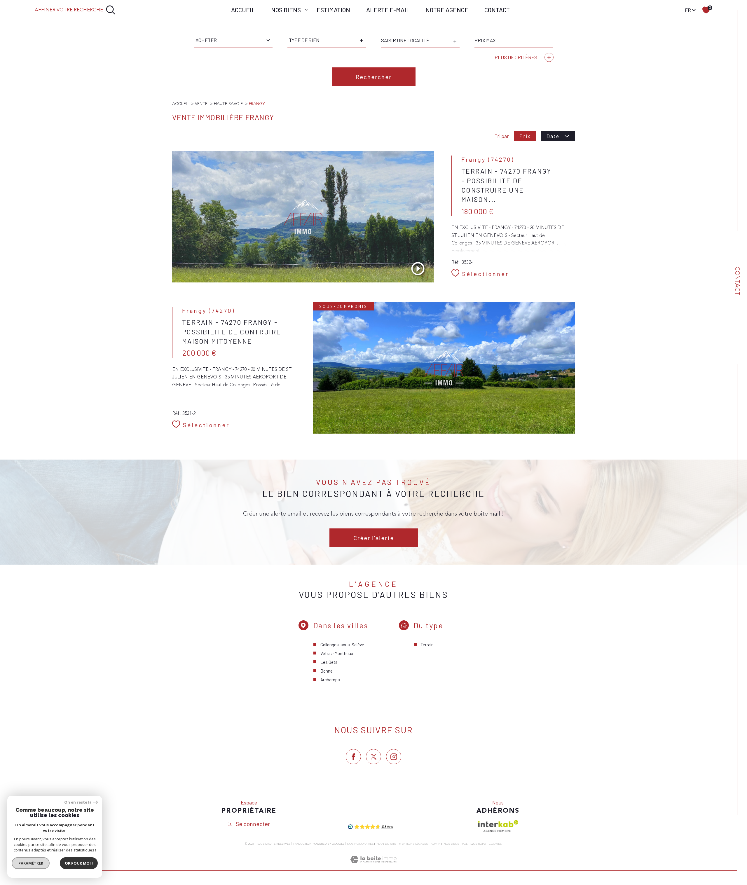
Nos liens (451, 844)
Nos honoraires (360, 844)
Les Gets (329, 662)
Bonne (326, 670)
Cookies (495, 844)
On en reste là (78, 802)
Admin (436, 844)
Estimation (333, 9)
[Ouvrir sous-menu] (306, 9)
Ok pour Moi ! (79, 863)
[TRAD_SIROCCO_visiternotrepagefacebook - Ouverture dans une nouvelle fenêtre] (353, 756)
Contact (497, 9)
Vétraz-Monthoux (336, 653)
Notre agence (446, 9)
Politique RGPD (474, 844)
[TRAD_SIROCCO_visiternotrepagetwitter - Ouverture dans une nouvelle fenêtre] (373, 756)
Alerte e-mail (388, 9)
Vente (201, 104)
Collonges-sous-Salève (342, 644)
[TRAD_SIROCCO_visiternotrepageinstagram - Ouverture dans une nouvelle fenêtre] (393, 756)
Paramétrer (30, 863)
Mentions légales (413, 844)
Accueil (243, 9)
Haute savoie (228, 104)
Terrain (427, 644)
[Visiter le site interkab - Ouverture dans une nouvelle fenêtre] (498, 826)
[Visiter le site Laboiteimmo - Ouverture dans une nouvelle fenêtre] (373, 866)
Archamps (330, 679)
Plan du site (386, 844)
